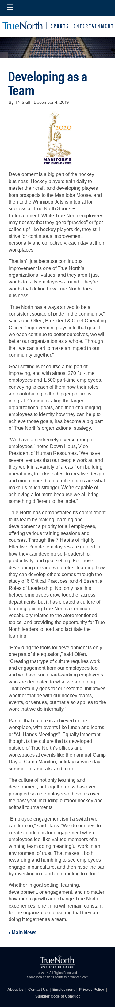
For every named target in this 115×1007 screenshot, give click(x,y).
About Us (15, 989)
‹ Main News (22, 931)
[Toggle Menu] (9, 7)
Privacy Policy (91, 989)
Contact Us (38, 989)
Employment (63, 989)
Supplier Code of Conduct (57, 996)
